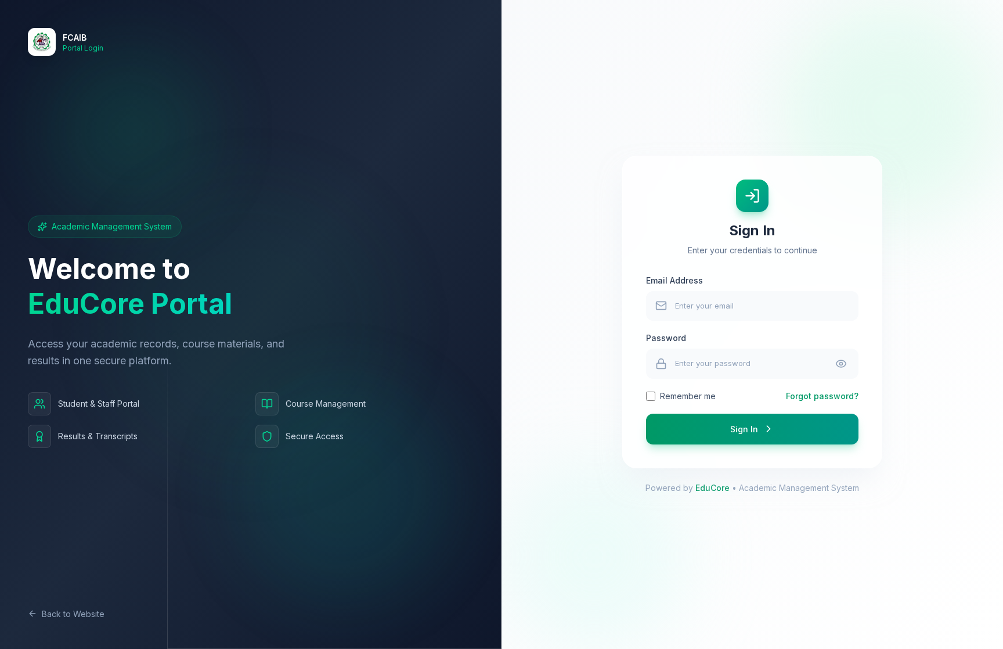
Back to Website (73, 614)
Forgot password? (822, 396)
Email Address (674, 280)
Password (666, 338)
